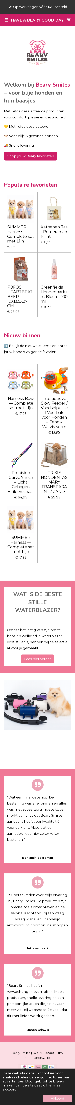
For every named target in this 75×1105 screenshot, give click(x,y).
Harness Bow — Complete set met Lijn (21, 403)
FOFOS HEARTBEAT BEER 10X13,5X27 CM (20, 296)
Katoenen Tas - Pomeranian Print (54, 232)
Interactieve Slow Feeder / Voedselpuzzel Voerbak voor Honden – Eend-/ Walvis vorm (54, 412)
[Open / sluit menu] (6, 20)
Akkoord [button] (57, 1098)
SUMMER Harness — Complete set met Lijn (20, 234)
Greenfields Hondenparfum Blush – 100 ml (54, 294)
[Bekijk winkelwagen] (68, 20)
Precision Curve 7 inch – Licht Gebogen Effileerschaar (20, 482)
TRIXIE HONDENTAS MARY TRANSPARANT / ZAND (54, 482)
